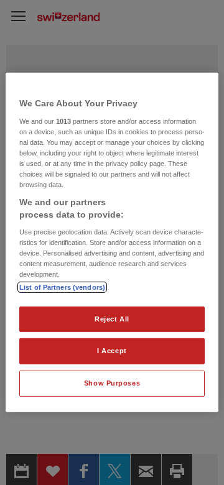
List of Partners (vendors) (62, 286)
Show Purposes (112, 383)
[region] (112, 242)
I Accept (112, 350)
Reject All (112, 318)
